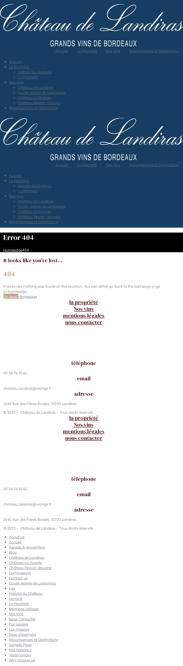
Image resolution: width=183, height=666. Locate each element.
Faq (12, 588)
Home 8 (15, 598)
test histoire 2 (20, 649)
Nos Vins (16, 82)
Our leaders (18, 623)
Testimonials (20, 654)
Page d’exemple (22, 634)
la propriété (83, 302)
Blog (13, 552)
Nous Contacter (22, 618)
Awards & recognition (27, 546)
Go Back (10, 296)
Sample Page (20, 644)
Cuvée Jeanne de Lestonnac (41, 92)
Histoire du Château (35, 71)
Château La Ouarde (34, 97)
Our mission (19, 629)
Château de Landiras (35, 87)
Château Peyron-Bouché (39, 102)
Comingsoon (20, 572)
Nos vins (84, 308)
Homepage (27, 296)
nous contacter (83, 322)
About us (16, 536)
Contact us (18, 577)
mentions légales (83, 315)
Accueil (15, 61)
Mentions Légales (24, 608)
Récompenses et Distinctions (33, 107)
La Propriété (19, 66)
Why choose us (22, 659)
